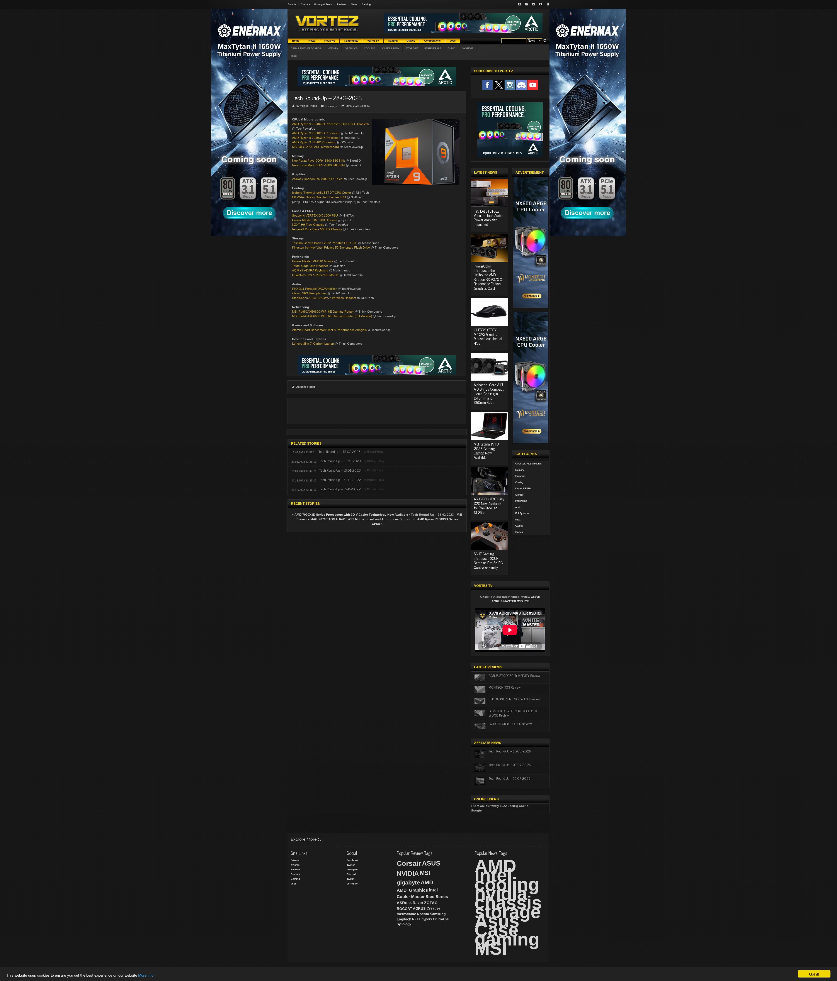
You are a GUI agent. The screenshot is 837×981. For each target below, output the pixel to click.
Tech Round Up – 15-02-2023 (339, 451)
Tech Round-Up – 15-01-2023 (340, 470)
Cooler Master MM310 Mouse (312, 261)
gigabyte (408, 882)
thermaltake (406, 914)
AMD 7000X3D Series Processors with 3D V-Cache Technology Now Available (351, 514)
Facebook (352, 860)
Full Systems (522, 513)
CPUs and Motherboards (528, 463)
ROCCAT (404, 908)
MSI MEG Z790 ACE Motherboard (315, 147)
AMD (427, 882)
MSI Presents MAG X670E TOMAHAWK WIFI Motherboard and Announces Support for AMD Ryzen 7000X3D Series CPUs (379, 519)
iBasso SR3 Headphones (309, 293)
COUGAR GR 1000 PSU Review (510, 723)
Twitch (350, 879)
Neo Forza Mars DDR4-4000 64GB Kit (318, 165)
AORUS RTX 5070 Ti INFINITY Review (514, 675)
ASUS (431, 863)
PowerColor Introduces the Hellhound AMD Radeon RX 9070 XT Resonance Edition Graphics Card (489, 277)
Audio (518, 507)
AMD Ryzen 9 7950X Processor (314, 142)
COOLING (370, 48)
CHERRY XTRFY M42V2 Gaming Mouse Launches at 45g (488, 336)
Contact (305, 4)
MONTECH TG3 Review (505, 687)
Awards (292, 4)
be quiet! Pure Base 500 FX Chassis (317, 229)
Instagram (352, 869)
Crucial (438, 919)
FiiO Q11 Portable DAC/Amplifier (314, 288)
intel (433, 890)
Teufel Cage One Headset (310, 266)
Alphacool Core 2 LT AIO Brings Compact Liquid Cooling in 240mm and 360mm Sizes (489, 394)
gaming (507, 939)
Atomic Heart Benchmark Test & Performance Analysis (329, 330)
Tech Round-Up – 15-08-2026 (510, 751)
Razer (418, 903)
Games (519, 525)
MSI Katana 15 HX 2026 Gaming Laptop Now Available (486, 450)
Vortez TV (352, 883)
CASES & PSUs (390, 48)
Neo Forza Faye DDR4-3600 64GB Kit (318, 160)
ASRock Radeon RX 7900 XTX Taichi (317, 179)
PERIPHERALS (432, 48)
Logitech (404, 919)
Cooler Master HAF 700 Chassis (314, 220)
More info (145, 975)
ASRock (404, 903)
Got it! (814, 974)
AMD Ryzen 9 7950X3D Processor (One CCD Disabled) (330, 124)
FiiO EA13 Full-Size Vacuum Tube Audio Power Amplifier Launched (488, 217)
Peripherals (521, 501)
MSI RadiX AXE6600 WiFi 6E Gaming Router (323, 311)
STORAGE (412, 48)
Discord (351, 874)
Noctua (423, 914)
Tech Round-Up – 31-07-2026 (510, 764)
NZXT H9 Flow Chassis (308, 224)
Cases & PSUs (523, 488)
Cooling (519, 482)
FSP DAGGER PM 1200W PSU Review (514, 699)
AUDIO (452, 48)
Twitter (351, 865)
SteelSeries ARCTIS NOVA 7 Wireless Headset (324, 298)
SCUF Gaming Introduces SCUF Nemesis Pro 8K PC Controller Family (488, 560)
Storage (519, 494)
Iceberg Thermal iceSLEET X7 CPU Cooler (321, 192)
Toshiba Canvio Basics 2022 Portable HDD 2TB (324, 243)
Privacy (295, 860)
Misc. (518, 519)
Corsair (409, 863)
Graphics (520, 476)
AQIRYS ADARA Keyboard (310, 270)
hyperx (427, 919)
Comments (331, 106)
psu (447, 919)
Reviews (342, 4)
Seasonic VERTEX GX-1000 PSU (315, 215)
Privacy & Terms (323, 4)
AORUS (419, 908)
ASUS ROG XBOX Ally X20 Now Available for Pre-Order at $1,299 (489, 505)
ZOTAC (430, 903)
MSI (425, 873)
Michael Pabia (308, 105)
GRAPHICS (351, 48)
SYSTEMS (467, 48)
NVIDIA (408, 873)
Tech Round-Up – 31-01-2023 (340, 461)
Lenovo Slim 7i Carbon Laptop (313, 343)
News (354, 4)
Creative (433, 908)
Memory (519, 470)
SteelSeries (436, 896)
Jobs (293, 883)
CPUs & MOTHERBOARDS (306, 48)
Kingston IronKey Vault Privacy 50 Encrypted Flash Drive (331, 247)
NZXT (416, 919)
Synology (404, 924)
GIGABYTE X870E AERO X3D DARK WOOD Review (513, 713)
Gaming (366, 4)
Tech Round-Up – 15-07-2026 (510, 778)
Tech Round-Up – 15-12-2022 (340, 489)
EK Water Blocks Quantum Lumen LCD (319, 197)
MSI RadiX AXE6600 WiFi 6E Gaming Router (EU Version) (332, 316)
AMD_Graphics (412, 890)
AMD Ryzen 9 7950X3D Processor (316, 133)
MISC (294, 56)
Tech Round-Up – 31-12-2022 (340, 479)
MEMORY (333, 48)
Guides (519, 532)
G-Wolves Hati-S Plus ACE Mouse (315, 275)
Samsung (438, 914)
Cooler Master (411, 896)
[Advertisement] (377, 411)
